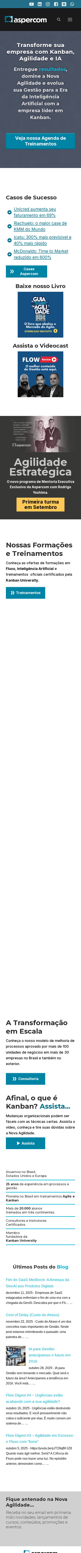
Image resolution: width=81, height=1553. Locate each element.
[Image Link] (40, 315)
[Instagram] (48, 4)
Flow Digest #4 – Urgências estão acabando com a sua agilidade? (34, 1398)
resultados (52, 69)
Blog (62, 1267)
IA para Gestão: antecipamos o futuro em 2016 (50, 1355)
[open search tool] (59, 19)
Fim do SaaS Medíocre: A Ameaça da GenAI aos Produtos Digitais (37, 1283)
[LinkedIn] (40, 4)
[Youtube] (32, 4)
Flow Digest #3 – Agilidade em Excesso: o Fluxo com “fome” (40, 1438)
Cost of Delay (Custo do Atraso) (32, 1315)
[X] (64, 4)
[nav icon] (70, 20)
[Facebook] (56, 4)
